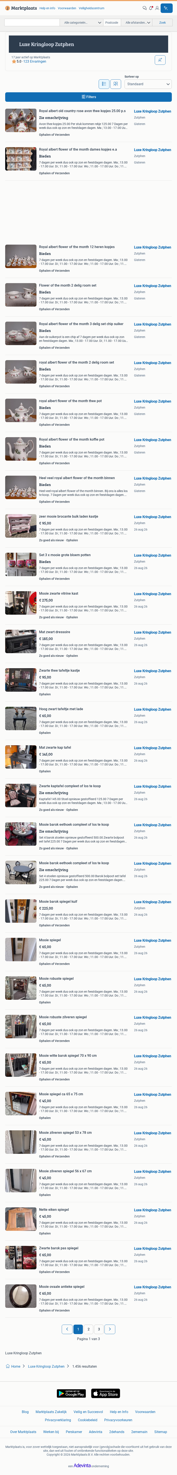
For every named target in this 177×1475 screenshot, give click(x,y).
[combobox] (32, 22)
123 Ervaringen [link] (34, 61)
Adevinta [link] (95, 1432)
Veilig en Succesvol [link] (88, 1412)
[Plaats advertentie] (167, 8)
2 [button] (89, 1329)
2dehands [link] (116, 1432)
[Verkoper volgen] (160, 60)
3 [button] (99, 1329)
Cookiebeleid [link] (87, 1420)
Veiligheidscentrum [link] (91, 8)
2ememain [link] (139, 1432)
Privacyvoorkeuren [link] (118, 1420)
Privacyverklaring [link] (58, 1420)
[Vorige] (67, 1329)
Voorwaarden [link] (67, 8)
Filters (91, 97)
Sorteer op (132, 76)
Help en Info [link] (119, 1412)
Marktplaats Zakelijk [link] (51, 1412)
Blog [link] (25, 1412)
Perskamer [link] (74, 1432)
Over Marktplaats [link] (23, 1432)
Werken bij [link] (51, 1432)
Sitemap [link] (160, 1432)
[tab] (104, 84)
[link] (20, 8)
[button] (151, 8)
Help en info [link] (47, 8)
